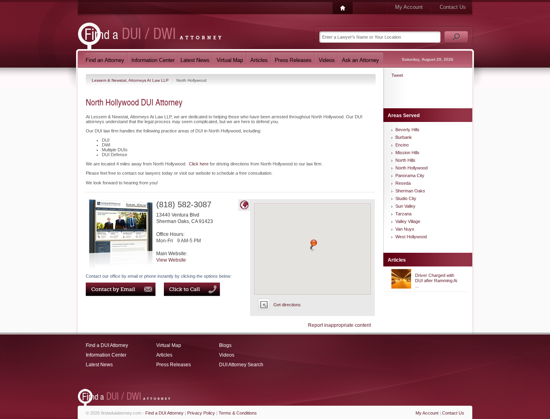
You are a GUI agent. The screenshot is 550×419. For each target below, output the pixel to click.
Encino (402, 144)
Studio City (405, 198)
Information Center (106, 355)
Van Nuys (404, 229)
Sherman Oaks (410, 190)
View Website (171, 260)
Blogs (225, 345)
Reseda (403, 183)
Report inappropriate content (339, 325)
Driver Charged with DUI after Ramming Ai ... (436, 280)
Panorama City (409, 175)
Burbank (403, 137)
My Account (409, 7)
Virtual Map (168, 345)
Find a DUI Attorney (107, 345)
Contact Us (453, 7)
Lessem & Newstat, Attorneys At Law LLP (131, 80)
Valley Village (407, 221)
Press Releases (173, 364)
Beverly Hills (407, 129)
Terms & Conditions (238, 413)
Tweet (397, 75)
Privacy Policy (201, 413)
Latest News (99, 364)
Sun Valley (405, 206)
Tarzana (403, 213)
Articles (164, 355)
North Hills (405, 160)
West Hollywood (411, 236)
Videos (226, 355)
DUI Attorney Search (241, 364)
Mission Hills (407, 152)
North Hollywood (411, 167)
